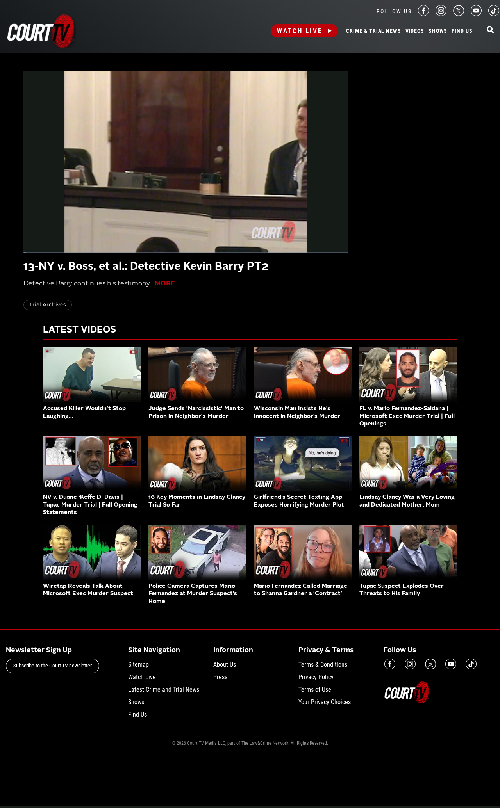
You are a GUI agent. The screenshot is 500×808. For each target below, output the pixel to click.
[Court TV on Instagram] (441, 14)
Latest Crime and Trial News (163, 689)
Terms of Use (314, 689)
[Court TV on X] (458, 14)
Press (220, 677)
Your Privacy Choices (324, 702)
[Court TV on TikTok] (493, 14)
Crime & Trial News (373, 31)
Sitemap (138, 664)
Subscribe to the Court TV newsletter (52, 665)
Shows (438, 31)
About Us (224, 664)
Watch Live (299, 31)
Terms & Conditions (322, 664)
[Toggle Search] (490, 30)
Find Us (462, 31)
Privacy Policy (316, 677)
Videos (414, 31)
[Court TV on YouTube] (476, 14)
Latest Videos (79, 330)
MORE (165, 283)
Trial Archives (47, 304)
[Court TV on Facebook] (423, 14)
